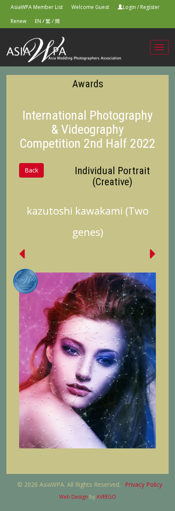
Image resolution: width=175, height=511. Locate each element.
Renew (18, 21)
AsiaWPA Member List (37, 7)
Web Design (73, 496)
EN (38, 21)
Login (129, 7)
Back (31, 170)
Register (150, 7)
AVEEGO (106, 496)
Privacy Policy (143, 484)
